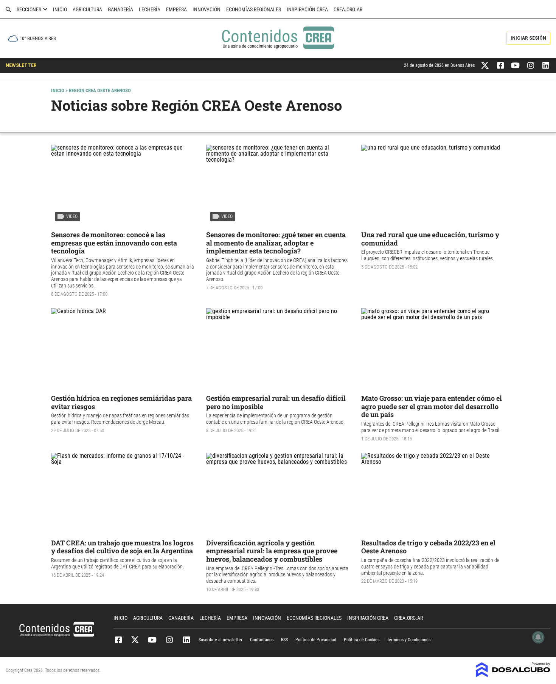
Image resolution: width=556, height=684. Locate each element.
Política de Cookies (361, 639)
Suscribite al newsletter (220, 639)
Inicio (60, 9)
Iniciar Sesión (528, 38)
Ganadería (120, 9)
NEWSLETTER (21, 65)
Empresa (176, 9)
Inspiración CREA (307, 9)
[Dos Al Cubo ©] (513, 675)
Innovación (207, 9)
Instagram (169, 640)
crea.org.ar (348, 9)
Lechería (149, 9)
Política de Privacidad (315, 639)
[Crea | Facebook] (500, 64)
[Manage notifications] (538, 637)
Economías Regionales (253, 9)
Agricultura (87, 9)
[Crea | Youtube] (515, 64)
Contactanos (261, 639)
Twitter (135, 640)
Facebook (118, 640)
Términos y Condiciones (408, 639)
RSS (284, 639)
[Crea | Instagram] (530, 64)
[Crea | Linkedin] (545, 64)
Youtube (152, 640)
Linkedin (186, 640)
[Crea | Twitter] (485, 64)
